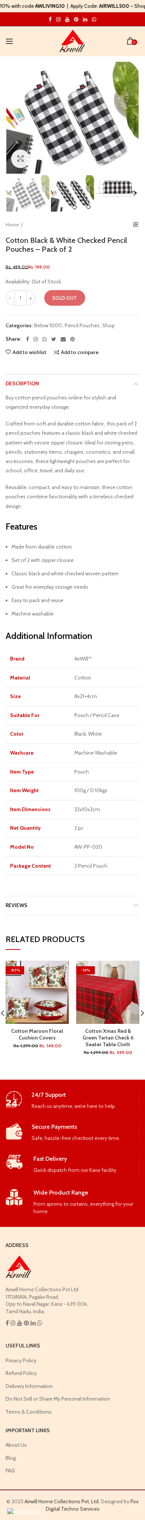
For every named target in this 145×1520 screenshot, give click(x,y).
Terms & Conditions (29, 1411)
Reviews (17, 905)
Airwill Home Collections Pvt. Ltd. (62, 1501)
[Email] (63, 339)
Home (12, 225)
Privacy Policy (21, 1360)
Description (22, 383)
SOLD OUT (64, 298)
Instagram (50, 19)
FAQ (10, 1470)
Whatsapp (94, 19)
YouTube (67, 19)
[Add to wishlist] (58, 970)
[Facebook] (27, 339)
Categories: (19, 325)
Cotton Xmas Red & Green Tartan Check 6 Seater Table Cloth (108, 1038)
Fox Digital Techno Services (92, 1505)
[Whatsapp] (44, 339)
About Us (16, 1445)
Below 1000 (48, 325)
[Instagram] (35, 339)
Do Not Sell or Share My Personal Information (58, 1398)
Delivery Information (29, 1386)
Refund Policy (21, 1373)
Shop (108, 325)
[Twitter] (53, 339)
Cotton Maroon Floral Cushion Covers (37, 1034)
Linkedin (85, 19)
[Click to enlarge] (20, 159)
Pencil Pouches (82, 325)
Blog (11, 1458)
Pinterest (76, 19)
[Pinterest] (72, 339)
